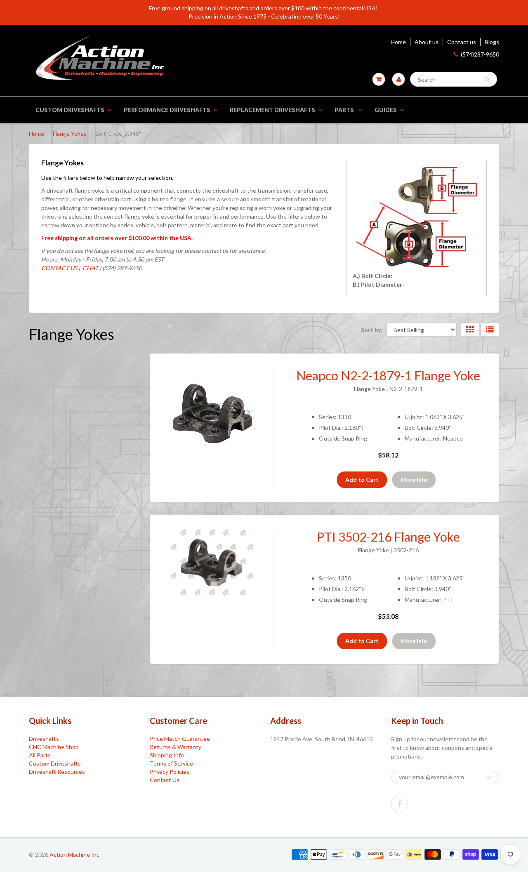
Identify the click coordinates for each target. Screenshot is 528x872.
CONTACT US (59, 267)
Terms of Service (171, 763)
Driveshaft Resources (57, 771)
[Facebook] (399, 804)
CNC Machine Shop (54, 746)
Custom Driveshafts (69, 109)
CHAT (89, 267)
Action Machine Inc (74, 854)
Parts (345, 109)
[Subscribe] (489, 777)
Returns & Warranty (175, 746)
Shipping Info (167, 755)
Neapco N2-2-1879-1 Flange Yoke (388, 375)
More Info (414, 479)
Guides (386, 109)
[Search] (487, 79)
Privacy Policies (169, 771)
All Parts (40, 755)
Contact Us (164, 779)
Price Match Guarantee (180, 738)
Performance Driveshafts (167, 109)
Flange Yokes (70, 133)
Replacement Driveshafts (272, 109)
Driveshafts (44, 738)
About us (426, 41)
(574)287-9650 (480, 54)
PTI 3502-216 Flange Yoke (388, 536)
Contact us (461, 41)
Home (398, 41)
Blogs (492, 41)
